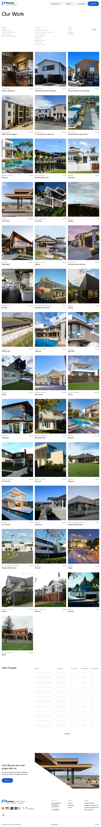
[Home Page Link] (9, 3)
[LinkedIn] (3, 815)
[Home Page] (13, 801)
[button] (56, 3)
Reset (94, 29)
